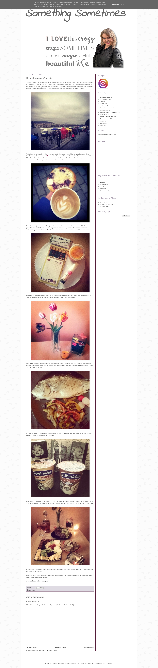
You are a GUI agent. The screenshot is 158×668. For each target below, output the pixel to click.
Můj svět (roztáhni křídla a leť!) (108, 112)
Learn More (115, 4)
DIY (101, 101)
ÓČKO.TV (103, 186)
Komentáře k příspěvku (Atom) (48, 650)
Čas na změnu (104, 99)
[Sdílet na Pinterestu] (43, 588)
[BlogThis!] (37, 588)
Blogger (110, 663)
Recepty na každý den (106, 190)
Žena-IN (102, 182)
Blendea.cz (103, 188)
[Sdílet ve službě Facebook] (41, 588)
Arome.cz (102, 193)
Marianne (102, 180)
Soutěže (102, 123)
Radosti (33, 590)
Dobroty (102, 103)
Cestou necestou (105, 97)
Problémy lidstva (104, 119)
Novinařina (103, 114)
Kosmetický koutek (105, 108)
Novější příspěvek (32, 647)
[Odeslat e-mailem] (36, 588)
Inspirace (102, 106)
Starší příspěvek (89, 647)
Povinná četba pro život (106, 116)
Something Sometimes (75, 14)
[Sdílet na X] (39, 588)
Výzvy (101, 125)
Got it (123, 4)
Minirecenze (103, 110)
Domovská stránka (60, 647)
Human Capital (104, 184)
